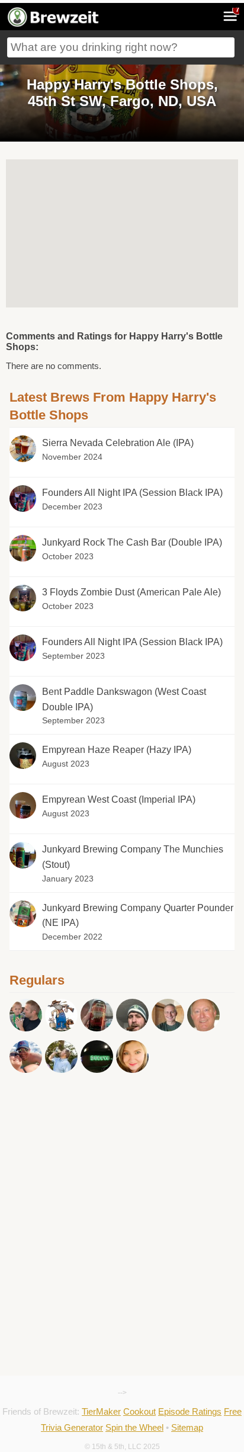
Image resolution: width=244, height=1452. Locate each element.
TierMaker (101, 1411)
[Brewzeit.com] (54, 25)
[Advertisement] (122, 1144)
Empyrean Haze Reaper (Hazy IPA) (116, 750)
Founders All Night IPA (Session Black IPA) (132, 493)
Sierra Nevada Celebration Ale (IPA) (118, 443)
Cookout (139, 1411)
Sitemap (187, 1427)
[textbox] (121, 47)
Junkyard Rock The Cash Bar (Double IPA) (132, 542)
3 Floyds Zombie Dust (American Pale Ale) (131, 592)
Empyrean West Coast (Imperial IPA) (118, 799)
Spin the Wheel (134, 1427)
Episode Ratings (189, 1411)
